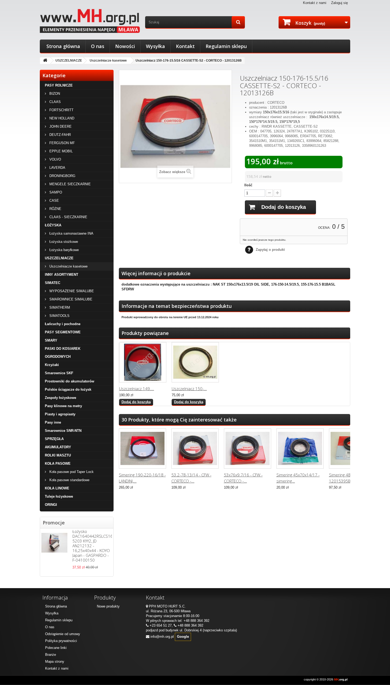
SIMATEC (52, 283)
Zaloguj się (339, 3)
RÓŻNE (54, 209)
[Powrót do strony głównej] (45, 60)
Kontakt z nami (314, 3)
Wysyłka (155, 46)
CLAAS (54, 102)
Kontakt (185, 46)
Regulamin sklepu (226, 46)
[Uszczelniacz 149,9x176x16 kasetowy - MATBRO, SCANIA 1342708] (142, 362)
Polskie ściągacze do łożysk (68, 389)
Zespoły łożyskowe (60, 398)
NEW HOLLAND (61, 118)
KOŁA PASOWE (58, 464)
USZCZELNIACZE (68, 60)
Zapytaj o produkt (270, 250)
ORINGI (51, 505)
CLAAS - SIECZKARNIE (67, 217)
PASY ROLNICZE (59, 85)
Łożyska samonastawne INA (70, 233)
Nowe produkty (108, 606)
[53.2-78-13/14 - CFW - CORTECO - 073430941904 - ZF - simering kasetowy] (195, 448)
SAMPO (55, 192)
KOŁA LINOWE (57, 488)
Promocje (54, 522)
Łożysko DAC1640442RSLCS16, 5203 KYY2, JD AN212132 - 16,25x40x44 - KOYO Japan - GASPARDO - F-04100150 (93, 546)
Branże (50, 655)
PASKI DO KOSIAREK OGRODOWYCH (62, 353)
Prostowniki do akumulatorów (69, 381)
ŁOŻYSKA (53, 225)
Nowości (125, 46)
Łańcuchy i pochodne (62, 324)
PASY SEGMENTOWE (63, 332)
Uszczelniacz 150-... (189, 388)
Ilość (248, 185)
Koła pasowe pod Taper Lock (71, 472)
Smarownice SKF (59, 373)
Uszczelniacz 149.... (136, 388)
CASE (53, 201)
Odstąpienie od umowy (62, 634)
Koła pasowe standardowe (68, 480)
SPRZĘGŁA (54, 439)
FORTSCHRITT (60, 110)
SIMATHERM (59, 307)
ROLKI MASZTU (58, 455)
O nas (97, 46)
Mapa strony (54, 662)
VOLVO (54, 159)
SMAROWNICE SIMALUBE (70, 299)
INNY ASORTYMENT (61, 275)
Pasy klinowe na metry (63, 406)
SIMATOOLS (59, 316)
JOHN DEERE (60, 126)
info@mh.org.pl (162, 637)
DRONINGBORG (61, 176)
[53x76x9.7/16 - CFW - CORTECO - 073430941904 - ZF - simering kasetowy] (247, 448)
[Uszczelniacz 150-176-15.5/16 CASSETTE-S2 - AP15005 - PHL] (195, 362)
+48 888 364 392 (196, 621)
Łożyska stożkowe (63, 242)
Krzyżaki (52, 365)
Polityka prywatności (61, 641)
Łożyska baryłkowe (63, 250)
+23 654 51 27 (161, 625)
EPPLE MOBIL (60, 151)
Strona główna (63, 46)
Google (183, 637)
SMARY (51, 340)
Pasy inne (53, 422)
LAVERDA (56, 168)
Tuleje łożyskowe (59, 496)
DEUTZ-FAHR (59, 135)
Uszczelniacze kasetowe (108, 60)
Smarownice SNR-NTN (63, 431)
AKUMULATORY (58, 447)
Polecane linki (56, 648)
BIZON (54, 94)
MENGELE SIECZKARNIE (69, 184)
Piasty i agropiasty (60, 414)
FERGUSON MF (61, 143)
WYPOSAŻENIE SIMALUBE (71, 291)
